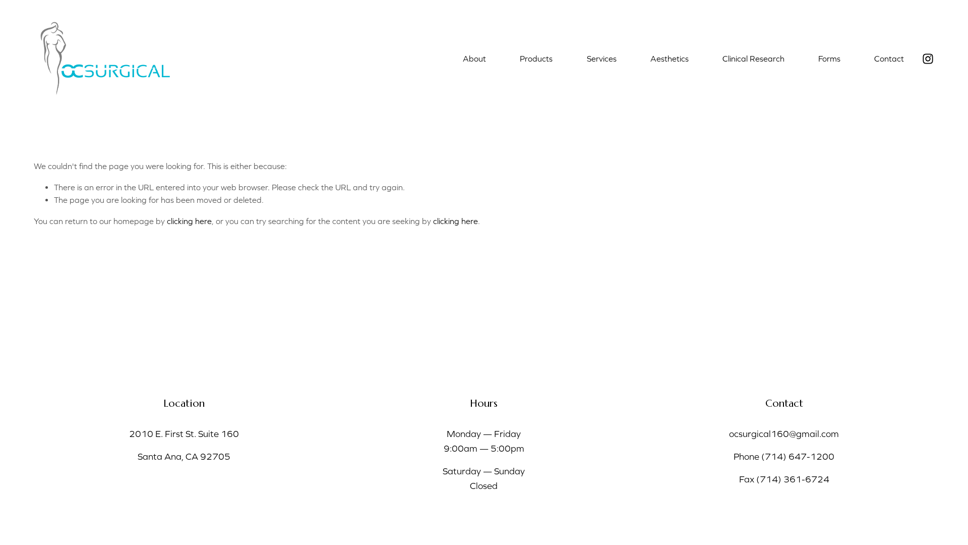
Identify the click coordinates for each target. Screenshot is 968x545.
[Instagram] (928, 58)
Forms (829, 58)
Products (536, 58)
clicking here (189, 221)
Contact (889, 58)
